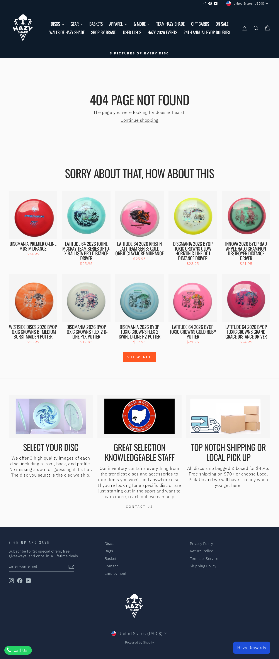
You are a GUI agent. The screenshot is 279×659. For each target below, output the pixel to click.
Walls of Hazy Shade (67, 32)
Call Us (19, 650)
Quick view (33, 233)
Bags (109, 551)
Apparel (116, 23)
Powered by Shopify (139, 642)
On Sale (222, 23)
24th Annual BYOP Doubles (207, 32)
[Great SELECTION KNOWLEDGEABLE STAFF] (139, 416)
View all (139, 357)
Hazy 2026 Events (162, 32)
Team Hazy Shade (170, 23)
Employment (116, 573)
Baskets (96, 23)
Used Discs (132, 32)
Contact (111, 566)
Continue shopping (139, 120)
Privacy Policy (201, 543)
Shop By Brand (104, 32)
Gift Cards (200, 23)
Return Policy (201, 551)
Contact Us (139, 507)
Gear (75, 23)
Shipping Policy (203, 566)
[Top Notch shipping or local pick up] (228, 416)
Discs (56, 23)
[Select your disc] (51, 416)
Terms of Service (204, 558)
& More (140, 23)
